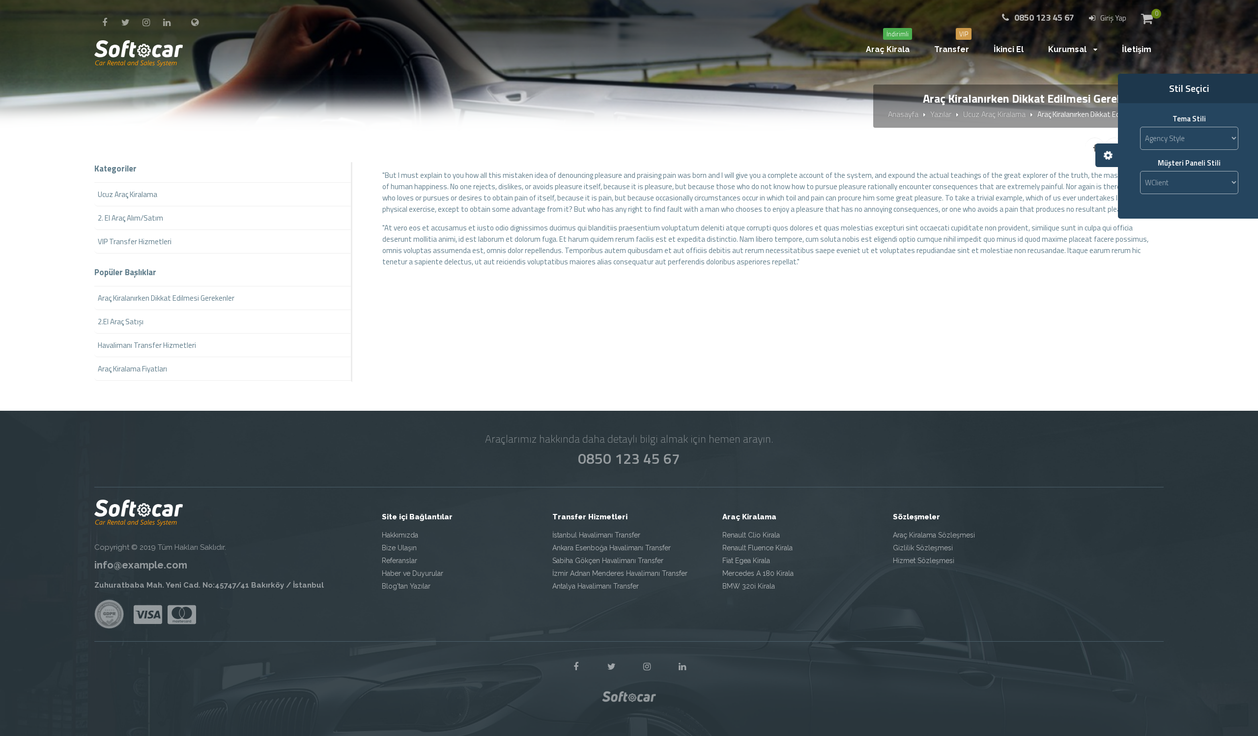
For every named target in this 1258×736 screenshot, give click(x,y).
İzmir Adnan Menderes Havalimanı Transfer (619, 573)
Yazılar (940, 114)
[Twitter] (125, 22)
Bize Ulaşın (399, 548)
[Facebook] (104, 22)
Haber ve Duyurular (412, 573)
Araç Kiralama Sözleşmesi (934, 535)
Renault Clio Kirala (751, 535)
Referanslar (399, 561)
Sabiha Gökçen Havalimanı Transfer (607, 561)
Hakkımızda (400, 535)
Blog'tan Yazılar (406, 586)
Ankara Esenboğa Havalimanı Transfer (611, 548)
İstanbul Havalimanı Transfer (596, 535)
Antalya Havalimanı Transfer (595, 586)
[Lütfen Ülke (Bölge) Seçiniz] (194, 22)
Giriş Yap (1112, 18)
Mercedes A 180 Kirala (758, 573)
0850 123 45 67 (629, 458)
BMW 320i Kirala (748, 586)
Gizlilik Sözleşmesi (923, 548)
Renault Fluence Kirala (757, 548)
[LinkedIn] (166, 22)
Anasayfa (903, 114)
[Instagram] (146, 22)
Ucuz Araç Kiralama (994, 114)
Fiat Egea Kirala (746, 561)
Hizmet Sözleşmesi (923, 561)
